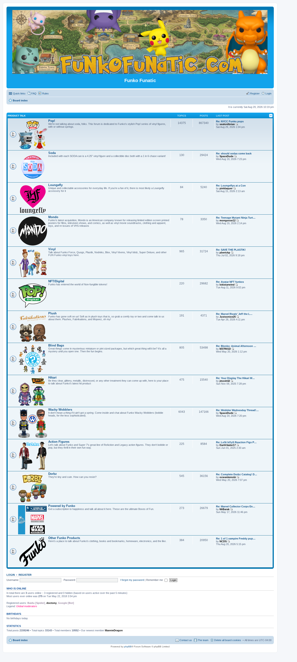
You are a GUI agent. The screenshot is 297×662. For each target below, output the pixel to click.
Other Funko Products (64, 538)
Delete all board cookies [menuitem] (227, 640)
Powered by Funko (61, 506)
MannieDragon (114, 630)
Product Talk (17, 115)
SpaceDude (226, 156)
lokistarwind (227, 284)
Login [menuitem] (268, 93)
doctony (51, 603)
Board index (20, 640)
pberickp (225, 252)
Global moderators (26, 606)
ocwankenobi (228, 477)
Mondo (53, 217)
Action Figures (58, 441)
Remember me (155, 580)
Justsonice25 (228, 316)
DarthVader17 (228, 445)
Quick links (19, 93)
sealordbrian (227, 124)
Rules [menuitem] (45, 93)
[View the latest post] (237, 124)
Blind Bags (56, 345)
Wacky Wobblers (60, 409)
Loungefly (55, 185)
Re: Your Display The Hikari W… (235, 378)
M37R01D (225, 348)
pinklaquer (226, 188)
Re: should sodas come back (234, 153)
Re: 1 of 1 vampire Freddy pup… (235, 538)
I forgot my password (132, 580)
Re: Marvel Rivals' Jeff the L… (234, 314)
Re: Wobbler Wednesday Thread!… (237, 410)
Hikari (52, 377)
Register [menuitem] (255, 93)
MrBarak (224, 509)
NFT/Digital (56, 281)
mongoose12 (228, 220)
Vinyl (52, 249)
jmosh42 (225, 380)
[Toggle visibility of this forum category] (271, 115)
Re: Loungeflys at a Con (231, 185)
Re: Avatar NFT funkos (230, 281)
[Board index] (140, 72)
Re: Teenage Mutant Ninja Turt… (235, 217)
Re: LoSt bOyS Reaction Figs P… (236, 442)
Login (10, 574)
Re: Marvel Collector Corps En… (235, 506)
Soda (52, 153)
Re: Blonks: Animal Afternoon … (236, 346)
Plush (52, 313)
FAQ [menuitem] (33, 93)
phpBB (128, 646)
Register (25, 574)
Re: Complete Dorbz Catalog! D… (236, 474)
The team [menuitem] (203, 640)
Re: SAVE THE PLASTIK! (231, 249)
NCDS (223, 541)
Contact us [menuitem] (186, 640)
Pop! (51, 121)
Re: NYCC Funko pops (230, 121)
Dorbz (52, 474)
